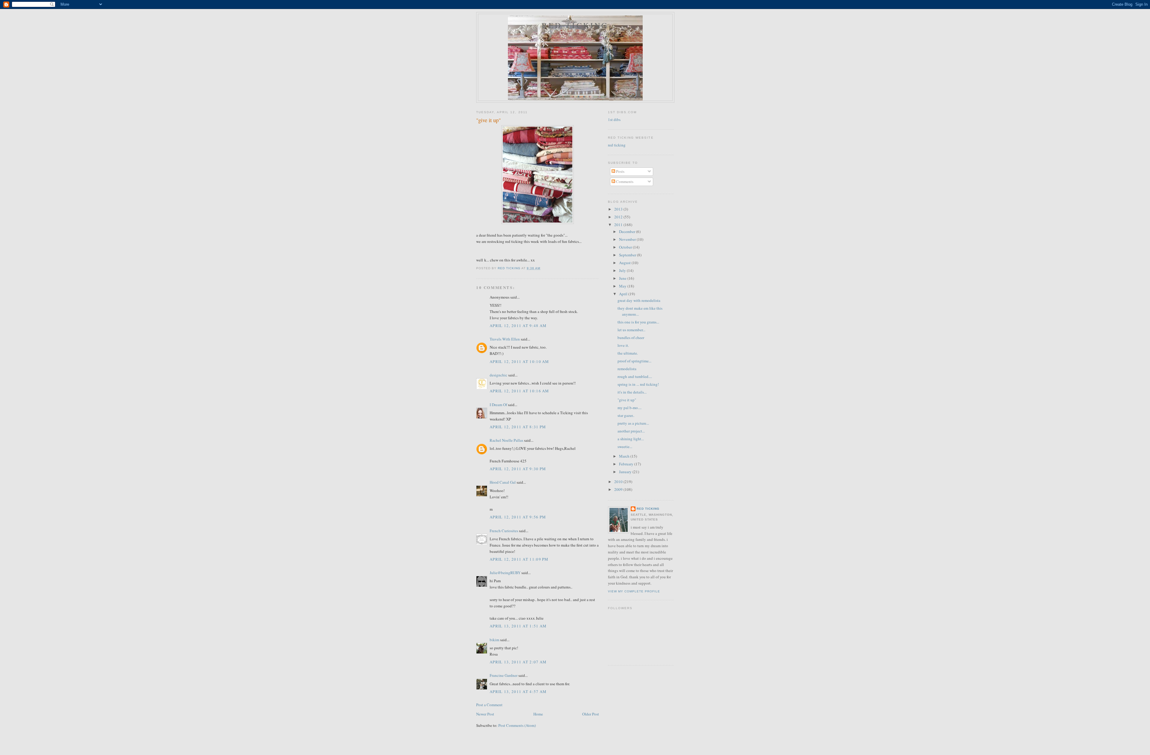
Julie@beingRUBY (505, 572)
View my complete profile (634, 591)
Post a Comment (489, 704)
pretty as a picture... (633, 423)
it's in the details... (632, 392)
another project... (631, 431)
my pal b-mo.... (629, 407)
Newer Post (485, 714)
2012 (619, 217)
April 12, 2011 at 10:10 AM (519, 361)
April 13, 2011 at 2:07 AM (518, 662)
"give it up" (627, 400)
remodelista (627, 368)
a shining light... (631, 438)
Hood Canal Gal (503, 482)
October (626, 247)
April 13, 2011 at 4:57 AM (518, 691)
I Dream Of (498, 404)
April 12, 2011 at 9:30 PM (518, 468)
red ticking (575, 25)
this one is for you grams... (638, 322)
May (623, 286)
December (627, 231)
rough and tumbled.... (635, 376)
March (624, 456)
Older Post (590, 714)
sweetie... (625, 446)
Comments (624, 181)
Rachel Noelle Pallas (506, 440)
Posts (619, 171)
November (628, 239)
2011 (619, 224)
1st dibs (614, 119)
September (628, 255)
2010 (619, 481)
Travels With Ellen (505, 339)
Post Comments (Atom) (517, 725)
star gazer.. (626, 415)
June (623, 278)
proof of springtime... (634, 361)
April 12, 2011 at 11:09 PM (519, 559)
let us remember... (631, 329)
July (623, 270)
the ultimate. (628, 353)
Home (538, 714)
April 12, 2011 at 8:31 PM (518, 426)
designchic (498, 375)
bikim (494, 639)
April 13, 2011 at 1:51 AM (518, 626)
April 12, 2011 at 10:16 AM (519, 391)
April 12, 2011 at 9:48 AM (518, 325)
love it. (623, 345)
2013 (619, 209)
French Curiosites (504, 530)
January (625, 471)
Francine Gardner (504, 675)
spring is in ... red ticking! (638, 384)
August (625, 262)
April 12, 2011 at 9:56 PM (518, 517)
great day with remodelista (639, 300)
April (623, 293)
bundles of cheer (631, 337)
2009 (619, 489)
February (626, 464)
